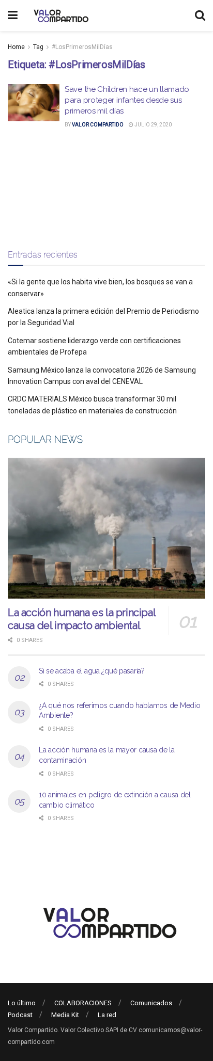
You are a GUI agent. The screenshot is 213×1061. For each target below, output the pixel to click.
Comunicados (151, 1003)
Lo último (22, 1003)
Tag (38, 47)
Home (16, 47)
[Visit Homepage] (60, 15)
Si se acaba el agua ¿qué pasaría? (92, 671)
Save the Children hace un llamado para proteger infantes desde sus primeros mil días (127, 100)
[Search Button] (200, 15)
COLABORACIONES (83, 1003)
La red (107, 1015)
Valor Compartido (98, 124)
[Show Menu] (13, 15)
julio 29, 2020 (152, 124)
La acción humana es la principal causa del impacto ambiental (81, 619)
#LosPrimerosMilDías (82, 47)
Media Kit (65, 1015)
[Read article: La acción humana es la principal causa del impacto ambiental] (106, 528)
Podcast (20, 1015)
